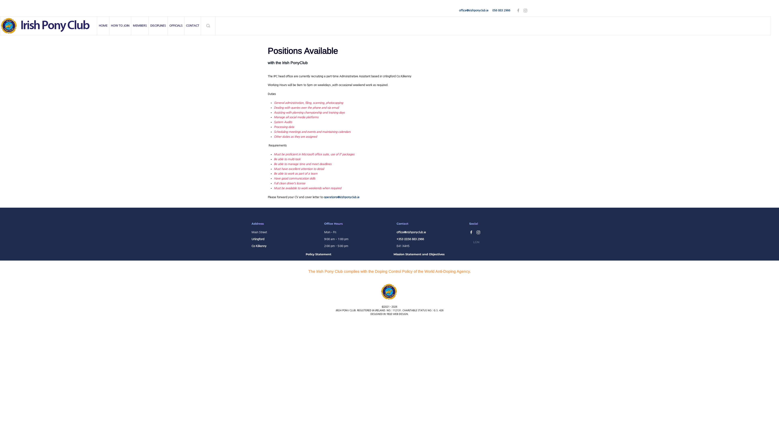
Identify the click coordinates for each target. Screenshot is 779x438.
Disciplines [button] (158, 25)
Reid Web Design (397, 314)
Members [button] (140, 25)
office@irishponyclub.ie (473, 10)
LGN (476, 242)
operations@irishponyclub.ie (341, 197)
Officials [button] (176, 25)
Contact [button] (192, 25)
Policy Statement (318, 254)
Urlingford (258, 239)
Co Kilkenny (259, 246)
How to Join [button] (120, 25)
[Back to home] (48, 26)
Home (103, 25)
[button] (208, 26)
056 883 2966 (501, 10)
